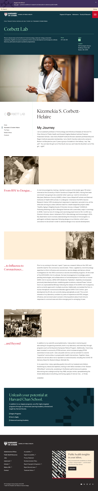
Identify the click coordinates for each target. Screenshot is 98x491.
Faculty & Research (85, 14)
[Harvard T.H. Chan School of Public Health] (18, 443)
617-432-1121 (64, 40)
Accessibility (27, 451)
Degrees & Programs (65, 14)
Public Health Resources (10, 455)
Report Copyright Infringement (32, 464)
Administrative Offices (10, 451)
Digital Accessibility (29, 455)
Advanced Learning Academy (19, 420)
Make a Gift (7, 467)
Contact (6, 470)
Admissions (75, 14)
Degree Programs (15, 414)
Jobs (5, 458)
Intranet (6, 464)
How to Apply (14, 417)
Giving (95, 9)
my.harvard (7, 461)
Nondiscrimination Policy (30, 461)
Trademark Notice (28, 470)
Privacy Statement (29, 458)
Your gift (16, 4)
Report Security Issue (29, 467)
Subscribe (72, 468)
